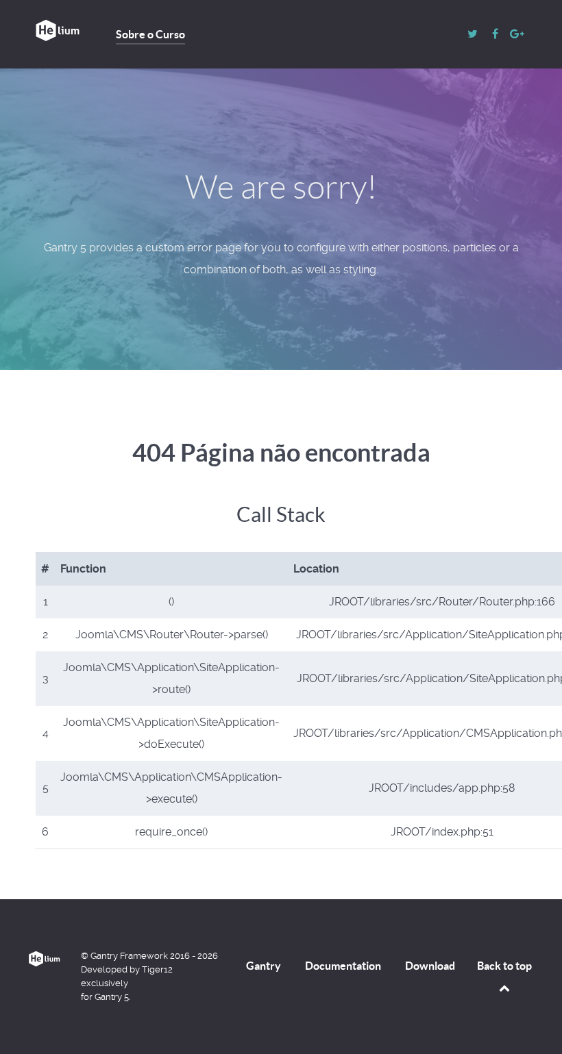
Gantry (263, 965)
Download (430, 965)
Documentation (343, 965)
